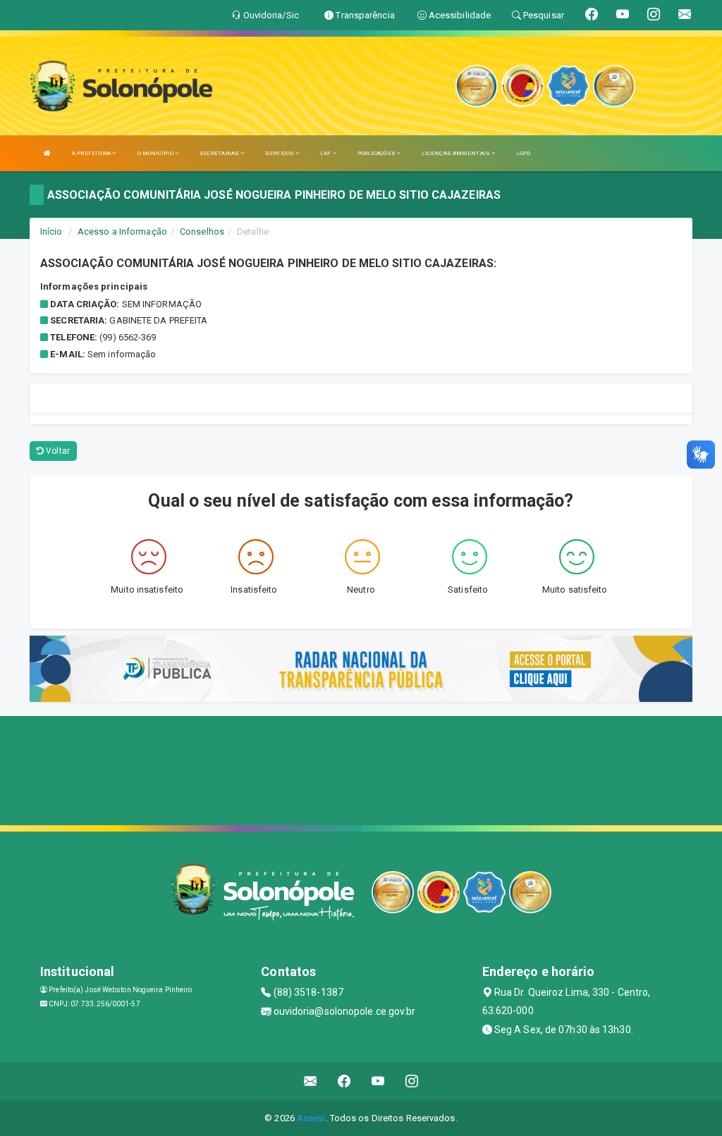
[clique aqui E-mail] (310, 1081)
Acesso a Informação (122, 231)
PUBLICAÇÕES (377, 153)
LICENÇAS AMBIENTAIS (456, 153)
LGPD (523, 153)
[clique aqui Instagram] (412, 1081)
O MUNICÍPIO (156, 153)
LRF (326, 153)
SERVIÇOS (280, 153)
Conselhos (202, 231)
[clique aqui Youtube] (378, 1081)
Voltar (57, 451)
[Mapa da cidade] (361, 769)
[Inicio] (47, 153)
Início (51, 231)
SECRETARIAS (220, 153)
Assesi (311, 1118)
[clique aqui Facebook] (344, 1081)
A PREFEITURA (92, 153)
